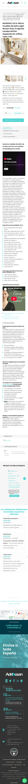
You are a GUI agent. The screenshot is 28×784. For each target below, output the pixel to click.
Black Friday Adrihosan (13, 13)
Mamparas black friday (8, 774)
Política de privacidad (7, 764)
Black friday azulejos (21, 776)
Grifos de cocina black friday (8, 776)
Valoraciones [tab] (7, 134)
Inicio (4, 13)
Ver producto (14, 496)
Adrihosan (14, 759)
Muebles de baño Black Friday (14, 14)
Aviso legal (19, 762)
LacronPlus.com (7, 384)
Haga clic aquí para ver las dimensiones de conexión (11, 317)
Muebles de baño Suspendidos (14, 486)
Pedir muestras (14, 782)
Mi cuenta (13, 767)
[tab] (7, 128)
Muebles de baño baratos (14, 487)
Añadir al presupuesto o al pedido (13, 120)
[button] (24, 780)
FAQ (24, 764)
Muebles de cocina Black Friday (20, 772)
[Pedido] (25, 3)
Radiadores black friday (6, 772)
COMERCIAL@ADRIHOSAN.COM (15, 742)
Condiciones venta (10, 762)
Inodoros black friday (20, 774)
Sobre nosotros (18, 764)
